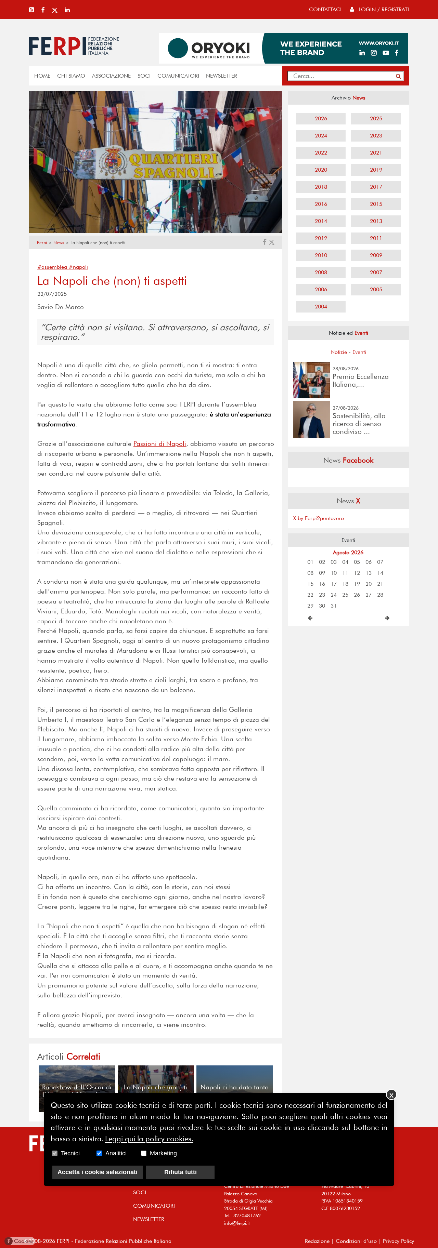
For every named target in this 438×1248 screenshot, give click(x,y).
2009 (376, 255)
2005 (376, 289)
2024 (321, 135)
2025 (376, 118)
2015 (376, 204)
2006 (321, 289)
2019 (376, 170)
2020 (321, 170)
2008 (321, 272)
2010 (321, 255)
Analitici (116, 1153)
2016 (321, 204)
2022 (321, 152)
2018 (321, 187)
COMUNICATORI (178, 75)
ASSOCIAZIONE (111, 75)
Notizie (339, 352)
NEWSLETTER (221, 75)
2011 (376, 238)
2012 (321, 238)
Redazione (317, 1241)
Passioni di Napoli (159, 444)
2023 (376, 135)
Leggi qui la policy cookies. (149, 1138)
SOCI (144, 75)
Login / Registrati (383, 9)
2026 (321, 118)
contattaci (325, 9)
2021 (376, 152)
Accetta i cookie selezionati (97, 1172)
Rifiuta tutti (180, 1172)
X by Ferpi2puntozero (318, 518)
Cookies (20, 1241)
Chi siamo (71, 75)
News (58, 242)
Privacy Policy (398, 1241)
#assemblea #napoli (62, 267)
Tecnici (70, 1153)
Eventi (359, 352)
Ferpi (42, 242)
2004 (321, 306)
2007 (376, 272)
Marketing (163, 1153)
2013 (376, 221)
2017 (376, 187)
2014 (321, 221)
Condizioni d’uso (356, 1241)
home (42, 75)
